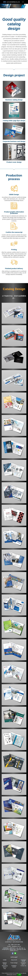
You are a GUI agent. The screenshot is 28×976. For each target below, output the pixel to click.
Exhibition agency (23, 963)
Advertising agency (5, 966)
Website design (5, 963)
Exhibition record (13, 966)
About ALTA (14, 959)
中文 (5, 968)
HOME (4, 959)
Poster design (13, 962)
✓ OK (19, 974)
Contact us (23, 965)
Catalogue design (23, 960)
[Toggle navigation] (23, 2)
